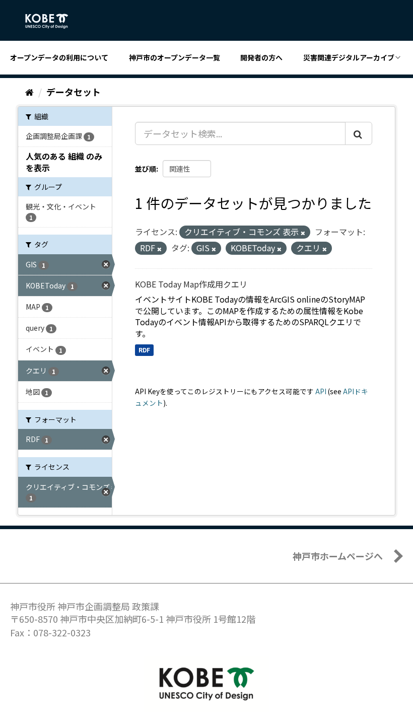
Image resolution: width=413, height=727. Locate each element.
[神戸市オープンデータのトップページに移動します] (52, 21)
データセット (73, 91)
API (320, 391)
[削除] (303, 233)
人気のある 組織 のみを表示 (64, 162)
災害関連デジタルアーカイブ (348, 57)
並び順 (145, 169)
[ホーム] (29, 91)
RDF (144, 349)
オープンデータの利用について (59, 57)
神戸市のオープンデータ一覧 (174, 57)
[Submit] (358, 133)
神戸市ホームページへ (338, 555)
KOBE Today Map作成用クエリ (191, 284)
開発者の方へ (261, 57)
